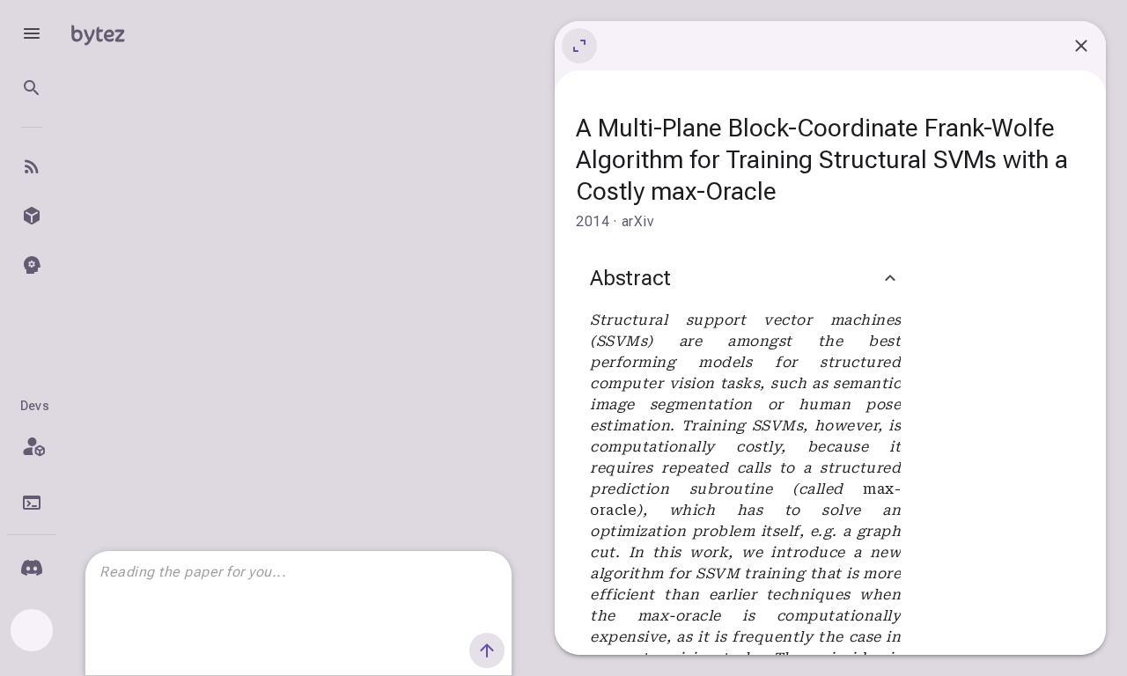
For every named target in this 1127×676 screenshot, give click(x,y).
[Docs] (31, 502)
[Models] (31, 215)
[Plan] (31, 446)
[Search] (31, 88)
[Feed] (31, 166)
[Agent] (31, 265)
